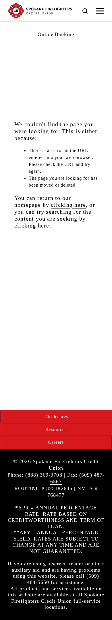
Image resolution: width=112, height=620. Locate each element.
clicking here (68, 205)
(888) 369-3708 (43, 475)
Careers (56, 442)
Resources (56, 429)
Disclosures (56, 416)
